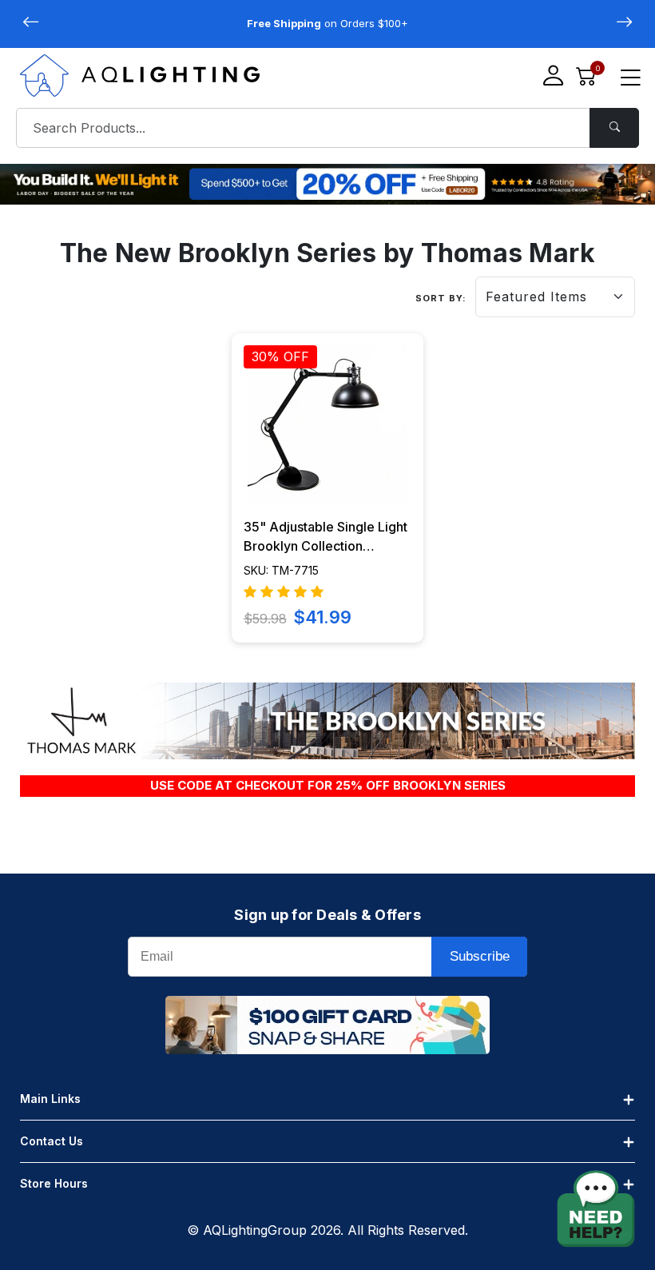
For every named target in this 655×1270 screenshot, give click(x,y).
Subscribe (480, 956)
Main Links (50, 1098)
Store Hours (54, 1183)
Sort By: (440, 298)
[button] (624, 22)
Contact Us (51, 1141)
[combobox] (327, 128)
